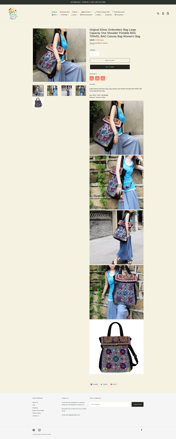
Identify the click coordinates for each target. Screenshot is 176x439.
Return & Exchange (38, 410)
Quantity (92, 50)
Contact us (35, 416)
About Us (35, 403)
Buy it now (110, 67)
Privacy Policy (36, 413)
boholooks (38, 434)
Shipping (92, 43)
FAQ (33, 405)
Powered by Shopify (46, 434)
